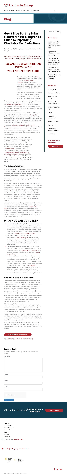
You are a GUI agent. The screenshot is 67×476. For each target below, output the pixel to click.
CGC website (31, 265)
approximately (10, 148)
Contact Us (36, 10)
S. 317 (31, 250)
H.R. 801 (35, 250)
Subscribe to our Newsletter (17, 335)
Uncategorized (52, 89)
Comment (7, 356)
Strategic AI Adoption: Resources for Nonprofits (54, 76)
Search (57, 31)
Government (51, 125)
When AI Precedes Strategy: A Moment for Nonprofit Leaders (54, 69)
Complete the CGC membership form (24, 233)
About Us (6, 10)
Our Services (11, 10)
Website (6, 386)
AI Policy (6, 434)
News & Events (26, 10)
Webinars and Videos (54, 93)
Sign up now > (54, 410)
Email (6, 380)
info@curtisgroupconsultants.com (17, 449)
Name (6, 374)
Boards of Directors (53, 121)
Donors (50, 112)
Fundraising (29, 338)
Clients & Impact (18, 10)
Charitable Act (14, 191)
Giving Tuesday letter (22, 237)
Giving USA (33, 115)
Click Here (55, 146)
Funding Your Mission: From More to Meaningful (54, 53)
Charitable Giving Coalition (13, 104)
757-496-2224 (18, 439)
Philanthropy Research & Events (17, 338)
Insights (32, 10)
